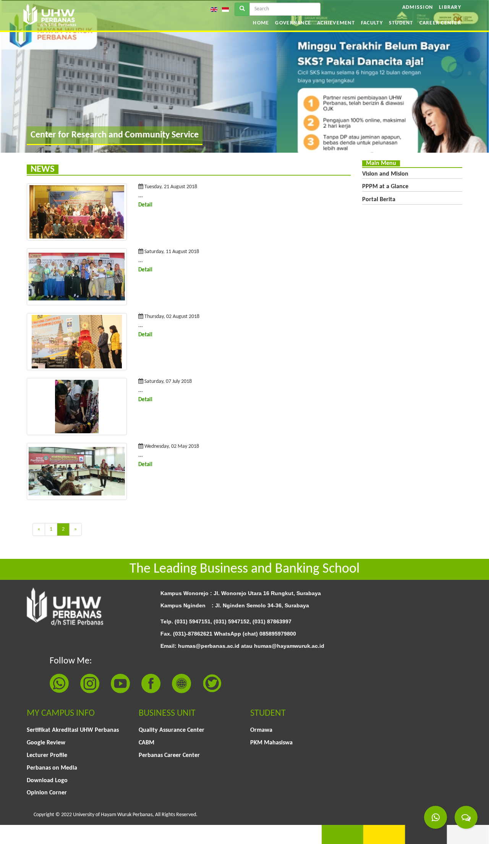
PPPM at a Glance (385, 187)
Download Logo (47, 781)
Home (261, 23)
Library (450, 7)
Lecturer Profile (47, 755)
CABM (146, 743)
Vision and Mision (385, 174)
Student (401, 23)
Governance (293, 23)
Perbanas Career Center (169, 755)
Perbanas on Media (52, 768)
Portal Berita (378, 200)
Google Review (46, 743)
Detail (145, 205)
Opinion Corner (47, 793)
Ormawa (261, 730)
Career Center (440, 23)
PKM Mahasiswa (271, 743)
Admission (417, 7)
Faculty (372, 23)
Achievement (336, 23)
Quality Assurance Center (171, 730)
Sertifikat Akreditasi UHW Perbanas (73, 730)
